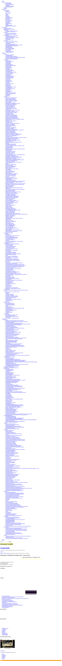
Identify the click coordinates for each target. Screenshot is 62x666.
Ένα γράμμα (7, 456)
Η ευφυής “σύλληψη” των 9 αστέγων (11, 335)
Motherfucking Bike (9, 46)
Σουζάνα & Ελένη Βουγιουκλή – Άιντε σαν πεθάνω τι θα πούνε (15, 119)
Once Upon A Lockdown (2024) (10, 402)
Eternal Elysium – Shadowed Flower (11, 166)
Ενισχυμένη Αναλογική (9, 396)
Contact (3, 540)
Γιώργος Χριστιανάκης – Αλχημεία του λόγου (12, 259)
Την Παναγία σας (8, 347)
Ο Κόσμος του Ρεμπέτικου (10, 236)
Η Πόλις (7, 511)
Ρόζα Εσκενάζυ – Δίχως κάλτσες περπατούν (12, 168)
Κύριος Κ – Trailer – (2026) (6, 599)
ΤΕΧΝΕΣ (3, 53)
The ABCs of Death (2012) (10, 83)
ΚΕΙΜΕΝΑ (5, 491)
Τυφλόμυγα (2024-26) (5, 607)
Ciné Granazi (6, 59)
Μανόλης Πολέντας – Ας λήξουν (10, 102)
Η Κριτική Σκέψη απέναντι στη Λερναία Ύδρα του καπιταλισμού (15, 486)
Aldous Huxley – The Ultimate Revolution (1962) (11, 367)
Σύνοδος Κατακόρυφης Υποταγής (10, 476)
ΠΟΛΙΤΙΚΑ (6, 429)
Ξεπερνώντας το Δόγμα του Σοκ (10, 485)
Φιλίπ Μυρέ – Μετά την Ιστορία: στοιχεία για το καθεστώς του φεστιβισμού (17, 506)
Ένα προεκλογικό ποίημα (9, 244)
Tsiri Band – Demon (9, 206)
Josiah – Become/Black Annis (10, 225)
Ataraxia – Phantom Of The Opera (11, 99)
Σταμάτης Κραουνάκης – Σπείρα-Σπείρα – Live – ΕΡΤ (13, 142)
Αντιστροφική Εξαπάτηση (9, 282)
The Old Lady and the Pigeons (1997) (11, 309)
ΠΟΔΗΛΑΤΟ (4, 27)
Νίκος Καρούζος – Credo (9, 275)
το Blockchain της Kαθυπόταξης (10, 534)
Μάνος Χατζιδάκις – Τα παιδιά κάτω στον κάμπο (13, 103)
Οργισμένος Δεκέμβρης (9, 384)
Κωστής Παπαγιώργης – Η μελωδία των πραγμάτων (13, 253)
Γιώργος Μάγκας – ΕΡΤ (9, 149)
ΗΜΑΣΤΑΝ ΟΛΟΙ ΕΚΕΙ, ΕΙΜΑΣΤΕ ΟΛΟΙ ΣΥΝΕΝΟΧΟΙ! (15, 320)
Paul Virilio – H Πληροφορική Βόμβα (11, 508)
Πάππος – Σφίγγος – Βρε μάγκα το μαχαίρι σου (12, 134)
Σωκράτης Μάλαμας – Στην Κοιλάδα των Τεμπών (13, 140)
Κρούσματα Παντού (9, 395)
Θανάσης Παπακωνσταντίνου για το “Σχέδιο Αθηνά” (13, 426)
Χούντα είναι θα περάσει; (9, 238)
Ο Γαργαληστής (8, 257)
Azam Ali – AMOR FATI (9, 226)
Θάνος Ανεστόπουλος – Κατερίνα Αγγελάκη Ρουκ (13, 260)
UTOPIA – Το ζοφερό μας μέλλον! (11, 92)
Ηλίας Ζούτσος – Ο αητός (9, 141)
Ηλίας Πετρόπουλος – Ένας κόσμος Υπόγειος (12, 235)
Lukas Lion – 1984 (8, 399)
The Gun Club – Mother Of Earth (10, 155)
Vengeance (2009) (8, 66)
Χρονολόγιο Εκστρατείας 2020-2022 (11, 513)
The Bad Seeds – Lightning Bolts (10, 107)
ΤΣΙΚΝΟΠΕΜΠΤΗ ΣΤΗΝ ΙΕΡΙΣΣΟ (11, 341)
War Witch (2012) (8, 85)
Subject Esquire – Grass (9, 177)
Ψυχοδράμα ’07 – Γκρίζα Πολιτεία (11, 127)
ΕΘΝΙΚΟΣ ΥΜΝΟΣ (9, 179)
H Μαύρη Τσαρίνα (8, 298)
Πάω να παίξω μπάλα (9, 469)
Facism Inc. (7, 240)
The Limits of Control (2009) (10, 70)
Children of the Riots (9, 378)
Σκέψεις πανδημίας (8, 512)
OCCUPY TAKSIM (9, 390)
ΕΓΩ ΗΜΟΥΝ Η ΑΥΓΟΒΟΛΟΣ (10, 326)
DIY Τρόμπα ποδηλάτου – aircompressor (12, 30)
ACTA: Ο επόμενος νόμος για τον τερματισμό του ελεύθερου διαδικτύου (16, 530)
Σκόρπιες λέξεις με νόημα (9, 336)
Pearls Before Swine (9, 23)
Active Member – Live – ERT (10, 152)
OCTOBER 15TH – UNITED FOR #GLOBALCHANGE (14, 490)
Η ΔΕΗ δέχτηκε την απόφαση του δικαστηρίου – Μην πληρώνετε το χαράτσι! (17, 364)
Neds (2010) (7, 68)
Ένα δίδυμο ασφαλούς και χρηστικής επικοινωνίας (13, 532)
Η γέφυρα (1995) (8, 50)
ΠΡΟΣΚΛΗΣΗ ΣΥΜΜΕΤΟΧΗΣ (11, 416)
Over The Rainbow (8, 3)
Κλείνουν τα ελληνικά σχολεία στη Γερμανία (12, 424)
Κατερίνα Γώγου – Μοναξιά (10, 128)
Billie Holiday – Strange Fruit (10, 185)
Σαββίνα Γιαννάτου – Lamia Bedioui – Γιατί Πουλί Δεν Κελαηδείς (15, 148)
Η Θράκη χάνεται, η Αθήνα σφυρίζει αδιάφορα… (13, 459)
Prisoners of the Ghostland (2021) (10, 93)
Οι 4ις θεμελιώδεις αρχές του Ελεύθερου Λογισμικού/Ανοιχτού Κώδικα (16, 529)
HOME (1, 553)
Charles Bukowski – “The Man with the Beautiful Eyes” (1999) (15, 308)
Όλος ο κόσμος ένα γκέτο (9, 502)
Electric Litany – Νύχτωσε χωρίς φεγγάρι (12, 193)
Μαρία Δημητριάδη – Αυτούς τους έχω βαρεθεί (12, 158)
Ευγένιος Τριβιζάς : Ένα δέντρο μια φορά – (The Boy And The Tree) (16, 265)
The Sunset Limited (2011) (9, 73)
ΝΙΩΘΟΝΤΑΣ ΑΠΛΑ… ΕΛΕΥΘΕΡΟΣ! (12, 35)
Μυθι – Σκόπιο (8, 286)
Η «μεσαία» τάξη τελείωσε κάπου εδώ (11, 453)
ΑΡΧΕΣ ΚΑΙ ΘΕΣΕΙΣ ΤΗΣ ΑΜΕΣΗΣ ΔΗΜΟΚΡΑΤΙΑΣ (14, 418)
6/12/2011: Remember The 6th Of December (12, 329)
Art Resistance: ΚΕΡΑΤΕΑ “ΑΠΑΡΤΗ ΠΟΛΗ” (13, 379)
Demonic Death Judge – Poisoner (10, 224)
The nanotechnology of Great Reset (11, 410)
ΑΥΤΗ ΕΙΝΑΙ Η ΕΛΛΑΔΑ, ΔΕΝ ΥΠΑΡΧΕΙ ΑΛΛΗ (13, 487)
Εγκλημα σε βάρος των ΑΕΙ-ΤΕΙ (10, 423)
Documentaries (4, 629)
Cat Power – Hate (8, 109)
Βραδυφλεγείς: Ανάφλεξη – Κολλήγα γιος (12, 197)
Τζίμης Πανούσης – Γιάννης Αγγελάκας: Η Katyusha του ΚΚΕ (15, 184)
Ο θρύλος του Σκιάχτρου (9, 310)
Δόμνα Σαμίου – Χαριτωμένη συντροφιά (12, 133)
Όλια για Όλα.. (8, 317)
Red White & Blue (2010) (9, 61)
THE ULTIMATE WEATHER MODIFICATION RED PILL (15, 405)
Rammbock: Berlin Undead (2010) (11, 65)
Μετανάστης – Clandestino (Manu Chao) (12, 115)
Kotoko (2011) (8, 84)
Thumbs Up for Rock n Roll (10, 51)
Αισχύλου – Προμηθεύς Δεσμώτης (11, 297)
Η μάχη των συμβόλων (9, 510)
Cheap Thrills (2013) (9, 87)
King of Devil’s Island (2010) (10, 76)
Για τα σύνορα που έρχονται (10, 483)
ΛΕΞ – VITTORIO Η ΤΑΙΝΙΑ (10, 210)
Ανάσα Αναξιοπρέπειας (9, 466)
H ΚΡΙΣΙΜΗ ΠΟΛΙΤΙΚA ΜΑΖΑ (11, 492)
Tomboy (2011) (8, 74)
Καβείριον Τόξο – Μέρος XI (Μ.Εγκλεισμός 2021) (13, 288)
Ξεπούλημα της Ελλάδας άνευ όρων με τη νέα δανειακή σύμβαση (15, 523)
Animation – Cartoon (7, 302)
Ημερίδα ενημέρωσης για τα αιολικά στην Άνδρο (13, 344)
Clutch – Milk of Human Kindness (11, 175)
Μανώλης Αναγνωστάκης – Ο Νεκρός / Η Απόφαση (13, 273)
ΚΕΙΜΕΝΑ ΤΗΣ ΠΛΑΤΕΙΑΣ (10, 420)
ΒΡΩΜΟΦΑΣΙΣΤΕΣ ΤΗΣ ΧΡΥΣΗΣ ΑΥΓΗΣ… (13, 243)
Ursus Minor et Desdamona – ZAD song (12, 202)
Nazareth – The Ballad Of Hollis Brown (11, 160)
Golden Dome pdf (8, 403)
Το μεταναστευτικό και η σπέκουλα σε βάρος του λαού (14, 433)
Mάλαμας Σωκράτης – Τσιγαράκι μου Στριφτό (12, 118)
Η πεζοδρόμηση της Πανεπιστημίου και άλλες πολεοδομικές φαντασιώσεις (17, 321)
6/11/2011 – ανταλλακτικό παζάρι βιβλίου (12, 327)
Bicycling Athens (8, 49)
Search (10, 541)
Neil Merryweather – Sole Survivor (11, 125)
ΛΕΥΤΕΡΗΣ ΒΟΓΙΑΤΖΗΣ (10, 294)
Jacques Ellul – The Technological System (12, 411)
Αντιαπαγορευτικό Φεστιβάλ (10, 54)
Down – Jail (7, 176)
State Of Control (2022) (9, 400)
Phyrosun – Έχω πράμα (9, 153)
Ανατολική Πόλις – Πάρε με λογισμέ (11, 192)
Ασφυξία (7, 434)
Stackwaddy (7, 19)
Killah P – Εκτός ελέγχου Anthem (11, 131)
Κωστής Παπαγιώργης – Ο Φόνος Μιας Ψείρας (12, 271)
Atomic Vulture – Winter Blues (10, 161)
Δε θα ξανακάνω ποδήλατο (10, 325)
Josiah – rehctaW (8, 222)
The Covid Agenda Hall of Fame (10, 412)
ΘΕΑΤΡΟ (5, 290)
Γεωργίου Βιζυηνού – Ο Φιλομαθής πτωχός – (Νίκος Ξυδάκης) (15, 266)
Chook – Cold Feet (8, 172)
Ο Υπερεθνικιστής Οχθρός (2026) (9, 366)
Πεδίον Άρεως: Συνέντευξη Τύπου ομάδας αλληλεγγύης (14, 391)
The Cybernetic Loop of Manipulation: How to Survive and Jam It (15, 388)
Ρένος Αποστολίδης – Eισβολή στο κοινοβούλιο (13, 437)
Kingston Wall (8, 21)
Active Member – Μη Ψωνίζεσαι (10, 194)
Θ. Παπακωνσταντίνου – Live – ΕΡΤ (11, 112)
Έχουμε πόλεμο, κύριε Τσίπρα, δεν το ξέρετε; (12, 467)
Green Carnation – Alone (9, 203)
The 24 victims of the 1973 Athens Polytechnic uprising (14, 338)
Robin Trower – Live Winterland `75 (11, 120)
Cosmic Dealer (8, 22)
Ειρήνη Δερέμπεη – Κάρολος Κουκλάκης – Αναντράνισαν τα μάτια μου (16, 137)
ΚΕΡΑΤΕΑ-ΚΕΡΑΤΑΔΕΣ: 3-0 (10, 322)
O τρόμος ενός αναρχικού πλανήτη (11, 246)
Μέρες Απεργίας (8, 383)
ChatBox (3, 9)
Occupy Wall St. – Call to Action (10, 436)
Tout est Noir (8, 284)
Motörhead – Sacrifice (9, 217)
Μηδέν (7, 255)
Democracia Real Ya (9, 431)
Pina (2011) (7, 234)
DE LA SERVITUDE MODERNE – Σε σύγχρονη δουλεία (14, 241)
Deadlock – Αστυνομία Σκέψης (10, 211)
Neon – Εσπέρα (8, 261)
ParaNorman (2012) (9, 67)
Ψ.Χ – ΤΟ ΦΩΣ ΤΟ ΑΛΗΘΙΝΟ (10, 190)
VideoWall (5, 96)
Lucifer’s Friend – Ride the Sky (10, 171)
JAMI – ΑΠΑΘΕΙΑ (9, 229)
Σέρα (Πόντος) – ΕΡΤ (9, 136)
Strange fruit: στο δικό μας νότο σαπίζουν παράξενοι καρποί (14, 352)
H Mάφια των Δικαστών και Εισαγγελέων (12, 470)
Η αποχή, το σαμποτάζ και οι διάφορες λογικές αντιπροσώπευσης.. (15, 439)
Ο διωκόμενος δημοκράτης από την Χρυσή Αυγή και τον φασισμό (15, 440)
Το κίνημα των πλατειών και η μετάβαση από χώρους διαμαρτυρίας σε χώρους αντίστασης (19, 488)
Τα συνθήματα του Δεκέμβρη (10, 330)
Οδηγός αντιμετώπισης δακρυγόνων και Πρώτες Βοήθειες (14, 537)
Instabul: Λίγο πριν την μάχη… (10, 455)
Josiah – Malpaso (8, 169)
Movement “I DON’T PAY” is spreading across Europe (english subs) (16, 360)
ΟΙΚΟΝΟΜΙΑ (6, 516)
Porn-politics (7, 499)
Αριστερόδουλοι (8, 458)
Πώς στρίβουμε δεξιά (9, 471)
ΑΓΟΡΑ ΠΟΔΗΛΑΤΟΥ (7, 28)
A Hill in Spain (8, 43)
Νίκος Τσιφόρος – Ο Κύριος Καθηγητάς (11, 256)
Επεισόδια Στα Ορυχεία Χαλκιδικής (11, 376)
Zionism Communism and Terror (10, 514)
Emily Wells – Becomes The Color (11, 144)
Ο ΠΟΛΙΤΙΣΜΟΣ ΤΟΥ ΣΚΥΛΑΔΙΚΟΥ (12, 475)
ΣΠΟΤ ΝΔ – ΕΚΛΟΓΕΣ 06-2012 (11, 377)
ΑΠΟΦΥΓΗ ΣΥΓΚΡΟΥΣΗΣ (10, 36)
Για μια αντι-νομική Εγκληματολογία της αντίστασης (13, 505)
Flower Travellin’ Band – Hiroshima (11, 209)
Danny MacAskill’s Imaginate (10, 48)
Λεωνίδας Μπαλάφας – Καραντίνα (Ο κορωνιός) (13, 213)
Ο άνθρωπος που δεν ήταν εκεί (10, 247)
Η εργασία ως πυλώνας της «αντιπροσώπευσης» (13, 494)
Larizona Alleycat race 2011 (10, 42)
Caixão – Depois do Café (9, 228)
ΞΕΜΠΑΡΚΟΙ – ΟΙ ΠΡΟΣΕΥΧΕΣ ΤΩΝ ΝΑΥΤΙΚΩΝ (14, 157)
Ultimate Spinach (8, 18)
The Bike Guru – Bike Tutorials (10, 31)
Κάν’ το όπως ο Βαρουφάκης (10, 451)
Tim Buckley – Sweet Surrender (10, 124)
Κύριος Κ (7, 301)
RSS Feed (5, 8)
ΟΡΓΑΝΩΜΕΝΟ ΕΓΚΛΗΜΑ (10, 521)
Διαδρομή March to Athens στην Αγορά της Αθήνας (13, 332)
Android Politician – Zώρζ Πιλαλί (11, 283)
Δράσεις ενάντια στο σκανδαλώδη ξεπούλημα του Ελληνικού (15, 345)
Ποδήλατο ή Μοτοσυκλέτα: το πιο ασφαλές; (12, 37)
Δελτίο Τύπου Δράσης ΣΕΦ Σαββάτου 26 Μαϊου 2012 (13, 324)
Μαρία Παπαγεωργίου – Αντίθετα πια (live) (12, 196)
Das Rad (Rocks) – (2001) (9, 307)
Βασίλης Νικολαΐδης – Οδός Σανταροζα (11, 100)
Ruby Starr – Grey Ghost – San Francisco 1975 (12, 123)
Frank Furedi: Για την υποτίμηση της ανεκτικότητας (13, 489)
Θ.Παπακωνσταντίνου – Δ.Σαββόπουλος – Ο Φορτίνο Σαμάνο (15, 159)
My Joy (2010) (8, 79)
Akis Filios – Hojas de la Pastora (10, 98)
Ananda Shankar (8, 11)
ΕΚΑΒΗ (7, 293)
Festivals (3, 630)
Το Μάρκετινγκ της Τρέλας (10, 536)
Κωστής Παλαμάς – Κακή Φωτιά (10, 151)
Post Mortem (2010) (9, 75)
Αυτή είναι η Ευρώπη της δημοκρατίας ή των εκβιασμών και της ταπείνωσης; (17, 538)
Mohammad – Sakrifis (9, 186)
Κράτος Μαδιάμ (8, 393)
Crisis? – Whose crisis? (9, 525)
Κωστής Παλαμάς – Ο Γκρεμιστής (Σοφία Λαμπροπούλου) (14, 262)
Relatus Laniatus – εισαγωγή (10, 276)
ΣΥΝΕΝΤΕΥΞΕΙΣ (5, 634)
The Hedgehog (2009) (9, 69)
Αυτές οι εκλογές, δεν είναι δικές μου (11, 441)
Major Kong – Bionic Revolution (10, 215)
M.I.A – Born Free (8, 101)
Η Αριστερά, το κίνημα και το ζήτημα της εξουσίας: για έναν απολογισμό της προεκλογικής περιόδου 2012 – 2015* (22, 468)
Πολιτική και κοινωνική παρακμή (10, 448)
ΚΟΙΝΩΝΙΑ (6, 319)
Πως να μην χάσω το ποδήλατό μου (11, 33)
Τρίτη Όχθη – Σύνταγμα (9, 146)
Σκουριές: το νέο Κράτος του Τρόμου (11, 331)
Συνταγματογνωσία (8, 447)
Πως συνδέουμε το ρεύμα (9, 358)
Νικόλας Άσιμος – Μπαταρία (10, 212)
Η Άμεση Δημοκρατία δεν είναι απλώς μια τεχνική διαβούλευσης (15, 421)
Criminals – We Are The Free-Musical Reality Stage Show (14, 187)
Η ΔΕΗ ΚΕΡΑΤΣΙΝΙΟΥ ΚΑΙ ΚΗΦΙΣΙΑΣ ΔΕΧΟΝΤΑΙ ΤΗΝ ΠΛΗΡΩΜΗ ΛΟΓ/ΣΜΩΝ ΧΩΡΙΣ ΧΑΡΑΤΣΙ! (21, 361)
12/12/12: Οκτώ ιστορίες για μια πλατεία (12, 248)
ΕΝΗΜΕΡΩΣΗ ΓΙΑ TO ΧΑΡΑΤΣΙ (11, 363)
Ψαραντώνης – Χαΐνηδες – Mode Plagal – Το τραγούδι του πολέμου (15, 183)
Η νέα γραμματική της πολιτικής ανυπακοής (12, 497)
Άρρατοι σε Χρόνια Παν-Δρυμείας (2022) (12, 287)
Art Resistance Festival (9, 55)
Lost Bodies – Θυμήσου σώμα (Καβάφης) (12, 258)
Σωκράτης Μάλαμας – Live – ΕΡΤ (11, 139)
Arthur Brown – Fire (9, 121)
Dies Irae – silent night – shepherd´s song (12, 116)
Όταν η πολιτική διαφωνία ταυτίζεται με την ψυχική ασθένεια (15, 507)
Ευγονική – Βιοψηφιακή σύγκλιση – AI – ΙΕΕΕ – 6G (13, 407)
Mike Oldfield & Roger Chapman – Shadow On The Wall (14, 218)
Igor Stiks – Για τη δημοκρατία (10, 461)
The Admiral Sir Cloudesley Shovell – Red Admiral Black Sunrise (15, 154)
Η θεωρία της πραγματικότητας (10, 462)
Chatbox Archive (6, 10)
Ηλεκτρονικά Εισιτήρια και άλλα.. (11, 354)
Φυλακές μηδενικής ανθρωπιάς (10, 351)
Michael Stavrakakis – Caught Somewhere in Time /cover (14, 230)
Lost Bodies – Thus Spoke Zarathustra (11, 97)
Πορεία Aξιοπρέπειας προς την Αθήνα (11, 444)
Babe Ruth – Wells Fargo (9, 165)
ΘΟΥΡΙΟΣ (7, 143)
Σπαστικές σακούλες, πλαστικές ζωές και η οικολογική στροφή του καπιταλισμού (17, 355)
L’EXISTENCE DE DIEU (10, 269)
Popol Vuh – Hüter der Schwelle (10, 132)
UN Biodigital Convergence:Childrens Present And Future (14, 404)
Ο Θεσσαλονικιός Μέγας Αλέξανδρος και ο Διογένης (13, 299)
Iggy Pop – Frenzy (8, 219)
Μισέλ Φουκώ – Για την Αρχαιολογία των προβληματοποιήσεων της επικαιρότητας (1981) (19, 413)
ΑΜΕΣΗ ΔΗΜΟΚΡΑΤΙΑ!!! (8, 415)
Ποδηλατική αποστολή (9, 47)
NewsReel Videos (6, 368)
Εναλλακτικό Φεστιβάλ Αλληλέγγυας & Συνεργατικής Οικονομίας (15, 57)
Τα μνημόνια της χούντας (9, 473)
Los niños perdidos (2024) (9, 242)
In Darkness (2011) (8, 63)
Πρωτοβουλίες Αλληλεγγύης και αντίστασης (12, 334)
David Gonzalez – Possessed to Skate (11, 135)
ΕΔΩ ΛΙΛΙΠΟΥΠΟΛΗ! (9, 147)
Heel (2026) (7, 95)
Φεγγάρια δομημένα (9, 281)
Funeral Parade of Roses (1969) (10, 88)
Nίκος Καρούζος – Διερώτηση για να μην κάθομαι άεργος (14, 280)
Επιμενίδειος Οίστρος (9, 270)
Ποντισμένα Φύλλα (8, 279)
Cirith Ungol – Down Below (10, 220)
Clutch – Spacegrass (9, 170)
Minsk (7, 26)
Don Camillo (8, 292)
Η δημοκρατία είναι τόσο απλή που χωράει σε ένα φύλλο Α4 (14, 496)
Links (3, 539)
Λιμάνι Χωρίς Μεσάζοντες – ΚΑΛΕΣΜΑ (12, 340)
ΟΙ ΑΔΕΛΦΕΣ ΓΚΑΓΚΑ (9, 369)
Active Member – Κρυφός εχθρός (11, 195)
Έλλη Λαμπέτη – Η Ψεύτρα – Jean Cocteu (12, 296)
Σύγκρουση (7, 348)
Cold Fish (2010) (8, 62)
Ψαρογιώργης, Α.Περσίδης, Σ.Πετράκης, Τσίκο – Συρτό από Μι (15, 189)
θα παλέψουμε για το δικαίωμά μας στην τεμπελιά (13, 438)
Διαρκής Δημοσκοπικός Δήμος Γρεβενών (12, 422)
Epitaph (7, 14)
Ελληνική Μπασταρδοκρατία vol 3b (11, 472)
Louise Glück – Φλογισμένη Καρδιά (11, 272)
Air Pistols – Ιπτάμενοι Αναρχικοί (10, 180)
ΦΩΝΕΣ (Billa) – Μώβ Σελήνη (10, 208)
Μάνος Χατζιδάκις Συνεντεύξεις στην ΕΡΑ (12, 316)
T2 (6, 12)
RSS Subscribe (2, 650)
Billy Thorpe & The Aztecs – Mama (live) (12, 173)
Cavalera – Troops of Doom (10, 201)
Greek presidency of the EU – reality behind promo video (14, 386)
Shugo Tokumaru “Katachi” (10, 303)
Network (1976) (4, 602)
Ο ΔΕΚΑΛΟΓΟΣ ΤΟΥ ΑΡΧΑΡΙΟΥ (9, 29)
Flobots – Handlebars (9, 167)
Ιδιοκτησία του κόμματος (9, 478)
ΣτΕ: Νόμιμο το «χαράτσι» (10, 362)
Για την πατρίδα (8, 251)
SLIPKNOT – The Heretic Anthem (11, 221)
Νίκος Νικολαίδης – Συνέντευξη (10, 315)
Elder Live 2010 (8, 126)
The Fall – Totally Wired (9, 199)
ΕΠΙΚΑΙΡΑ (4, 657)
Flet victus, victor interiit (9, 480)
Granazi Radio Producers (7, 2)
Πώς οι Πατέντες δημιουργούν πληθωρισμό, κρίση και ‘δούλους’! (15, 519)
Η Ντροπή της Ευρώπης (9, 245)
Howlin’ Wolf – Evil (9, 306)
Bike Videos (6, 40)
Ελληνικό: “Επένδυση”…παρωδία (11, 350)
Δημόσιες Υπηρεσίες (9, 349)
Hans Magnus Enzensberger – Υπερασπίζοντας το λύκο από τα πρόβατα (16, 274)
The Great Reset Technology (10, 397)
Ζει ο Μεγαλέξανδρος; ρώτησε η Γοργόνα (12, 353)
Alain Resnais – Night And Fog (10, 239)
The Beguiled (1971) (9, 71)
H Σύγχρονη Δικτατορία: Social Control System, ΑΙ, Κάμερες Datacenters (16, 414)
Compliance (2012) (8, 86)
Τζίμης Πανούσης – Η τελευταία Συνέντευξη (12, 318)
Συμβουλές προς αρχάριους (10, 38)
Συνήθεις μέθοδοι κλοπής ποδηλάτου (11, 34)
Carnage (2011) (8, 78)
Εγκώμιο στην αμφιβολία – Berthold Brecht (12, 503)
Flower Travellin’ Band (9, 20)
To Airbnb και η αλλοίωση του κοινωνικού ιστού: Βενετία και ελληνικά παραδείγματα (18, 526)
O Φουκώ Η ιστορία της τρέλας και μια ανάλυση (13, 504)
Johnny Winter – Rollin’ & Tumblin (11, 164)
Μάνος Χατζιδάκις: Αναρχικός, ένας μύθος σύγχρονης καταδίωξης (15, 449)
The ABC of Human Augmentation (11, 409)
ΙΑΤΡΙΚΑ (5, 535)
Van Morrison (8, 16)
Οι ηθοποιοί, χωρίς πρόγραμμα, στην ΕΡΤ (12, 295)
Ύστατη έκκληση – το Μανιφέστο (11, 464)
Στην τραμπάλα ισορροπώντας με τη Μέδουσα (12, 278)
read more (1, 551)
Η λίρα (7, 500)
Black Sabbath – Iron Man (9, 223)
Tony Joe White (8, 13)
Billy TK (7, 15)
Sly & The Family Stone (9, 17)
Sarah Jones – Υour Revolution (10, 130)
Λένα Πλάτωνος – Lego (9, 122)
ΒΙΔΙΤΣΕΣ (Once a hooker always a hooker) (12, 452)
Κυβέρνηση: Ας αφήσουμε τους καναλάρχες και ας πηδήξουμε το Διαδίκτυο (17, 482)
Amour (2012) (8, 82)
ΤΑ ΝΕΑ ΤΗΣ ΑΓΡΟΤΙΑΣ (10, 4)
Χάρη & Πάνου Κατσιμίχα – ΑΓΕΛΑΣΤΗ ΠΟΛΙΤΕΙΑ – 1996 (15, 264)
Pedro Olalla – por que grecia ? (10, 425)
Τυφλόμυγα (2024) (8, 401)
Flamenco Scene (8, 188)
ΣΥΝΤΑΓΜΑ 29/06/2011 (9, 374)
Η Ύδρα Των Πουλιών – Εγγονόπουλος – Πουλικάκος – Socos (15, 145)
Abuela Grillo (8, 311)
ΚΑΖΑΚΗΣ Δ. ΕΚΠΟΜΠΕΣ (10, 518)
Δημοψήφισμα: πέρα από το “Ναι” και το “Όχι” (13, 474)
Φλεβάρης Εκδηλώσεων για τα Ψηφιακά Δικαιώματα (13, 528)
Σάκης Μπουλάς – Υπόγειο (10, 114)
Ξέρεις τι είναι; (8, 342)
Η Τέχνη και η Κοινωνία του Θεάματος (11, 501)
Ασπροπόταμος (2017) (9, 52)
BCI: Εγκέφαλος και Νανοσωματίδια (7, 606)
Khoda (7, 305)
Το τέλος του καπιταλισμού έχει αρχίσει (11, 481)
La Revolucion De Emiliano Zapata (11, 25)
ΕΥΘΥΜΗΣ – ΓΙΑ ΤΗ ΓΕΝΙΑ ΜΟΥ (11, 104)
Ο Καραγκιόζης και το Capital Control (11, 263)
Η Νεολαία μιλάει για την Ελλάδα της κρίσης (12, 380)
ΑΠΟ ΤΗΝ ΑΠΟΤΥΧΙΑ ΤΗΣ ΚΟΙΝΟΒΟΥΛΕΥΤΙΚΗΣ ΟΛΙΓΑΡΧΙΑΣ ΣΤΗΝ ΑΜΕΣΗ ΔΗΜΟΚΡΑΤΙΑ (21, 419)
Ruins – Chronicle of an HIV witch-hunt (11, 237)
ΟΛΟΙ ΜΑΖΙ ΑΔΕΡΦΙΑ (9, 373)
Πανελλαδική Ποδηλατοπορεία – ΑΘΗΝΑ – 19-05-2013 (14, 44)
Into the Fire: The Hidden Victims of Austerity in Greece (14, 385)
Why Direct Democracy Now (10, 372)
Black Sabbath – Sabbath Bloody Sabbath (12, 111)
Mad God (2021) (8, 94)
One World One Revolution (10, 370)
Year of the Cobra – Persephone (10, 198)
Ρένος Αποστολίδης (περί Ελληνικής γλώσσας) (12, 428)
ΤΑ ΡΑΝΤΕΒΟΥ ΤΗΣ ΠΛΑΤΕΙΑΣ (11, 417)
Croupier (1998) (8, 60)
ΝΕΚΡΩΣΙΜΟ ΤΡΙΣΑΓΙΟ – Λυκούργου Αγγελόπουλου (14, 343)
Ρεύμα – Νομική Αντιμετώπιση (10, 357)
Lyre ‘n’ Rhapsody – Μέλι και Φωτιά (11, 227)
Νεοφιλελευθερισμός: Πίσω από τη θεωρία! (12, 495)
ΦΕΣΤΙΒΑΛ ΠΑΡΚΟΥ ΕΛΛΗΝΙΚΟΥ (11, 56)
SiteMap (5, 7)
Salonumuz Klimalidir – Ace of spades (11, 108)
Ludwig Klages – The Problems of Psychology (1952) (13, 515)
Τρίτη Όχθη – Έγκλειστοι (9, 113)
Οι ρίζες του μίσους (9, 457)
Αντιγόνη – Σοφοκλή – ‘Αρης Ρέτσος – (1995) (12, 291)
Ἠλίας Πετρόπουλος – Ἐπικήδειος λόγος (12, 250)
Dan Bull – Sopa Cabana (9, 106)
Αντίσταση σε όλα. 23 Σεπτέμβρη (11, 442)
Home (3, 1)
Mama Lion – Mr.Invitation (10, 182)
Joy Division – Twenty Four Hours (11, 174)
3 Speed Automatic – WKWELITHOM (11, 178)
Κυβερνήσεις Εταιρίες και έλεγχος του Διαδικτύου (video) (14, 533)
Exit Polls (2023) (8, 398)
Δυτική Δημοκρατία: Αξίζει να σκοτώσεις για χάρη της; (14, 445)
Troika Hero (7, 371)
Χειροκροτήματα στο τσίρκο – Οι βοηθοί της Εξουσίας (14, 435)
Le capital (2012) (8, 89)
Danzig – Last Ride (8, 205)
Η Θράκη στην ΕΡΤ (9, 150)
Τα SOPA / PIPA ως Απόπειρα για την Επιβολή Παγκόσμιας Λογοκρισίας (16, 527)
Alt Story (7, 313)
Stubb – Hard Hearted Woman (10, 105)
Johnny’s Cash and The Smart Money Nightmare (13, 406)
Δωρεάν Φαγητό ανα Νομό (10, 328)
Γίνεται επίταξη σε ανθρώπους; (10, 450)
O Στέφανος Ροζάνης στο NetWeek (11, 443)
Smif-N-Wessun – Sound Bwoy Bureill (11, 117)
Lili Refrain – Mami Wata (9, 216)
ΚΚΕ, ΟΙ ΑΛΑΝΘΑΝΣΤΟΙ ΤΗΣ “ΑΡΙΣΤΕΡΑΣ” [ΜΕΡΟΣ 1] (15, 493)
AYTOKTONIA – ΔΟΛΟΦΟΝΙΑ (11, 432)
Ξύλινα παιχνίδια (8, 249)
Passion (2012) (8, 90)
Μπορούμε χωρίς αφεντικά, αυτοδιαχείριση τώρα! (13, 333)
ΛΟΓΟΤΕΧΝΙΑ (4, 633)
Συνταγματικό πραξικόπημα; (10, 430)
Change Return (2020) (9, 312)
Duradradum (7, 5)
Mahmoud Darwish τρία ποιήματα (11, 254)
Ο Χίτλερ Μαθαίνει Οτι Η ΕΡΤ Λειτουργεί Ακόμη (13, 389)
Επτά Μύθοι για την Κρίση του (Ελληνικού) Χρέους (13, 522)
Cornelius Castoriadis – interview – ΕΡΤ (11, 314)
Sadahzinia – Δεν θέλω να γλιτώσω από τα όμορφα (13, 191)
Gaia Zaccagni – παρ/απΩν (10, 267)
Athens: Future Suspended (9, 387)
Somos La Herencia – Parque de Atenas (11, 231)
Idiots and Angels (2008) (9, 64)
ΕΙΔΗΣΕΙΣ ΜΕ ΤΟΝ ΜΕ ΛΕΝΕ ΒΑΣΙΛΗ (12, 381)
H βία (6, 339)
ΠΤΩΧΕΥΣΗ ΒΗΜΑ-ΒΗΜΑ (10, 520)
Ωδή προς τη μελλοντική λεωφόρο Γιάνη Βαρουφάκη (13, 524)
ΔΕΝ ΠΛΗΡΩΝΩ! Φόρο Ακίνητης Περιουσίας (13, 365)
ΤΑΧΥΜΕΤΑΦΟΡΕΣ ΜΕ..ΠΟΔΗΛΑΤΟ (12, 45)
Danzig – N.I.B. (8, 204)
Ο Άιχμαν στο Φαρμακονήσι (10, 454)
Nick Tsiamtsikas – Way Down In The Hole (12, 156)
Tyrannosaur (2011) (8, 80)
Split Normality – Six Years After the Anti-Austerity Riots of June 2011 (16, 392)
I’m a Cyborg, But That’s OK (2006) (11, 72)
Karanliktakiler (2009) (9, 81)
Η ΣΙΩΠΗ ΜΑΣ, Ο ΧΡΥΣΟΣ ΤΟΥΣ (11, 382)
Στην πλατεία (8, 463)
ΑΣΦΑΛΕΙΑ (6, 32)
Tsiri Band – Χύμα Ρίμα (9, 207)
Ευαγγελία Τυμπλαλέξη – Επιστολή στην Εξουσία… (13, 268)
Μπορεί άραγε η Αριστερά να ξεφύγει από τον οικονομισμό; (14, 484)
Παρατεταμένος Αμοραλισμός (10, 277)
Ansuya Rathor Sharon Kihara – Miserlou (12, 138)
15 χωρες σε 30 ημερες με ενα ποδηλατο (12, 41)
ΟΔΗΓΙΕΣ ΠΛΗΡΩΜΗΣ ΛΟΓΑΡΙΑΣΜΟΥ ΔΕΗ (13, 359)
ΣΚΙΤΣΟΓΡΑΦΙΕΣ (6, 289)
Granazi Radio (5, 548)
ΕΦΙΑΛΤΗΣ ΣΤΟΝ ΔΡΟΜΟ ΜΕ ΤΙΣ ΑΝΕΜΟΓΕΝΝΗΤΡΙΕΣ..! (15, 346)
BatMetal (7, 163)
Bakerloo (7, 24)
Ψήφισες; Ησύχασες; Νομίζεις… (10, 477)
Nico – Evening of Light (9, 232)
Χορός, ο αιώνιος (8, 509)
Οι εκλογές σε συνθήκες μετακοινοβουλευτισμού (13, 465)
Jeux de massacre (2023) (9, 300)
